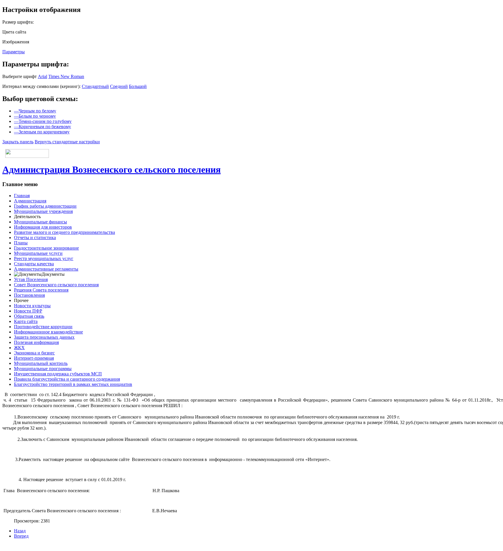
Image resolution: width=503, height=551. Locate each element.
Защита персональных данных (44, 337)
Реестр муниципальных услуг (43, 258)
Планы (21, 242)
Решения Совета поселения (41, 289)
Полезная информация (36, 342)
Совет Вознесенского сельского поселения (56, 284)
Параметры (13, 51)
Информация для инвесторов (43, 227)
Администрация (30, 200)
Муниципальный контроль (41, 363)
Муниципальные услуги (38, 253)
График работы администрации (45, 206)
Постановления (29, 295)
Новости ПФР (28, 310)
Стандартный (95, 86)
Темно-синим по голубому (43, 121)
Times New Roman (66, 76)
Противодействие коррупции (43, 326)
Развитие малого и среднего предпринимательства (64, 232)
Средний (119, 86)
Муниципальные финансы (40, 221)
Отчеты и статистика (35, 237)
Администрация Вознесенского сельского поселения (111, 169)
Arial (42, 76)
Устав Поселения (31, 279)
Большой (138, 86)
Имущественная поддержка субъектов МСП (58, 373)
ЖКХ (19, 347)
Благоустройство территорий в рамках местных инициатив (73, 384)
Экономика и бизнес (34, 352)
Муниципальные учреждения (43, 211)
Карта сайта (26, 321)
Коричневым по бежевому (42, 126)
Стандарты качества (34, 263)
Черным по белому (35, 110)
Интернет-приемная (34, 358)
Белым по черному (35, 116)
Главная (22, 195)
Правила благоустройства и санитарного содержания (67, 379)
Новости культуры (32, 305)
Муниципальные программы (43, 368)
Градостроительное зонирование (46, 248)
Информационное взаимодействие (48, 331)
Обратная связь (29, 316)
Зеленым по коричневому (42, 131)
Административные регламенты (46, 268)
